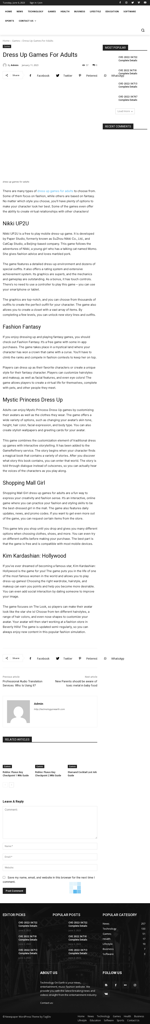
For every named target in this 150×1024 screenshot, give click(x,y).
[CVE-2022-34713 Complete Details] (109, 86)
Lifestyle (82, 1020)
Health (127, 1016)
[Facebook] (120, 3)
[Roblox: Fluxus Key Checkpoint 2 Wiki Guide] (50, 758)
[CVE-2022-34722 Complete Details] (109, 60)
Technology (103, 1016)
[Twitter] (132, 3)
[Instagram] (126, 3)
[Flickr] (125, 985)
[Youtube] (145, 3)
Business (139, 1016)
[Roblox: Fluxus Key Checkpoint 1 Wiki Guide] (17, 758)
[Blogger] (106, 985)
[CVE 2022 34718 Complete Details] (109, 73)
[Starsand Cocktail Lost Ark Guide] (82, 758)
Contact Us (133, 1020)
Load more (124, 111)
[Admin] (5, 65)
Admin (15, 65)
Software (109, 1020)
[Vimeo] (139, 3)
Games (16, 40)
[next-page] (11, 784)
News (91, 1016)
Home (6, 40)
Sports (120, 1020)
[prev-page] (5, 784)
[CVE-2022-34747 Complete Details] (109, 99)
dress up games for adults (55, 191)
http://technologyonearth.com (49, 709)
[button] (142, 30)
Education (95, 1020)
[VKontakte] (106, 993)
